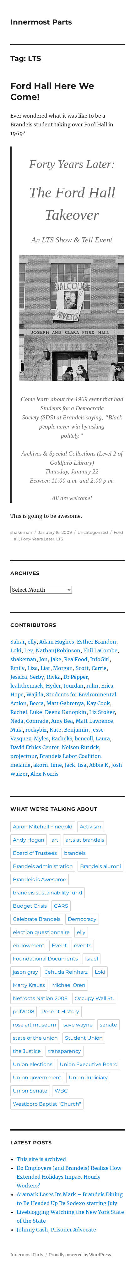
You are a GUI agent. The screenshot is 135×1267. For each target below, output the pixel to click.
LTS (59, 538)
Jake (56, 659)
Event (59, 946)
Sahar (17, 642)
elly (32, 642)
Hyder (53, 686)
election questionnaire (41, 932)
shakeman (21, 532)
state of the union (35, 1038)
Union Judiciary (88, 1078)
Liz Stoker (102, 712)
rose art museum (34, 1025)
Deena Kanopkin (65, 712)
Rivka (54, 677)
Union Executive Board (89, 1064)
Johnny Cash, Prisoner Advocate (56, 1229)
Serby (37, 677)
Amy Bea (62, 721)
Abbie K (98, 765)
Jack (70, 765)
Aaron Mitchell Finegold (43, 827)
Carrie (99, 668)
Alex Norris (44, 774)
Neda (16, 721)
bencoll (84, 738)
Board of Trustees (35, 853)
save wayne (78, 1025)
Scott (82, 668)
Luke (36, 712)
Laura (103, 738)
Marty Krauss (29, 985)
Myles (41, 738)
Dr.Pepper (75, 677)
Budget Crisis (30, 906)
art (54, 840)
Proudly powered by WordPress (80, 1255)
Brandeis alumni (100, 866)
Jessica (18, 677)
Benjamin (76, 730)
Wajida (34, 694)
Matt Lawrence (94, 721)
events (82, 946)
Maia (16, 730)
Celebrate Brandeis (37, 919)
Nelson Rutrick (80, 747)
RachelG (61, 738)
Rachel (18, 712)
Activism (90, 827)
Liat (45, 668)
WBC (61, 1091)
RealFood (75, 659)
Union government (37, 1078)
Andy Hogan (28, 840)
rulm (92, 686)
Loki (15, 650)
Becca (37, 703)
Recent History (60, 1012)
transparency (64, 1051)
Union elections (32, 1064)
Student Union (84, 1038)
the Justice (27, 1051)
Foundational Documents (45, 959)
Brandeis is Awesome (39, 879)
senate (108, 1025)
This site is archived (41, 1159)
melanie (20, 765)
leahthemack (26, 686)
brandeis (75, 853)
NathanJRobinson (58, 650)
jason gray (25, 972)
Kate (55, 730)
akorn (40, 765)
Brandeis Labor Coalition (70, 756)
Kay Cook (98, 703)
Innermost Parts (41, 22)
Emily (17, 668)
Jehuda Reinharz (66, 972)
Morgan (63, 668)
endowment (29, 946)
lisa (82, 765)
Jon (43, 659)
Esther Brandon (96, 642)
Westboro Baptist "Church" (47, 1104)
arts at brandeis (85, 840)
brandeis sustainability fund (47, 893)
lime (56, 765)
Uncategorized (93, 532)
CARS (61, 906)
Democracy (82, 919)
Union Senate (30, 1091)
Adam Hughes (56, 642)
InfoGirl (100, 659)
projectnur (23, 756)
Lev (28, 650)
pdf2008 (23, 1012)
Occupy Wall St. (94, 998)
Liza (32, 668)
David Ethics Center (34, 747)
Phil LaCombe (100, 650)
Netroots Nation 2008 (40, 998)
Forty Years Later (37, 538)
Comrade (37, 721)
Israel (91, 959)
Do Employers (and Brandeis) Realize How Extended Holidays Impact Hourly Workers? (69, 1177)
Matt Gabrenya (65, 703)
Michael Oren (68, 985)
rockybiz (36, 730)
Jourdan (74, 686)
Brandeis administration (43, 866)
